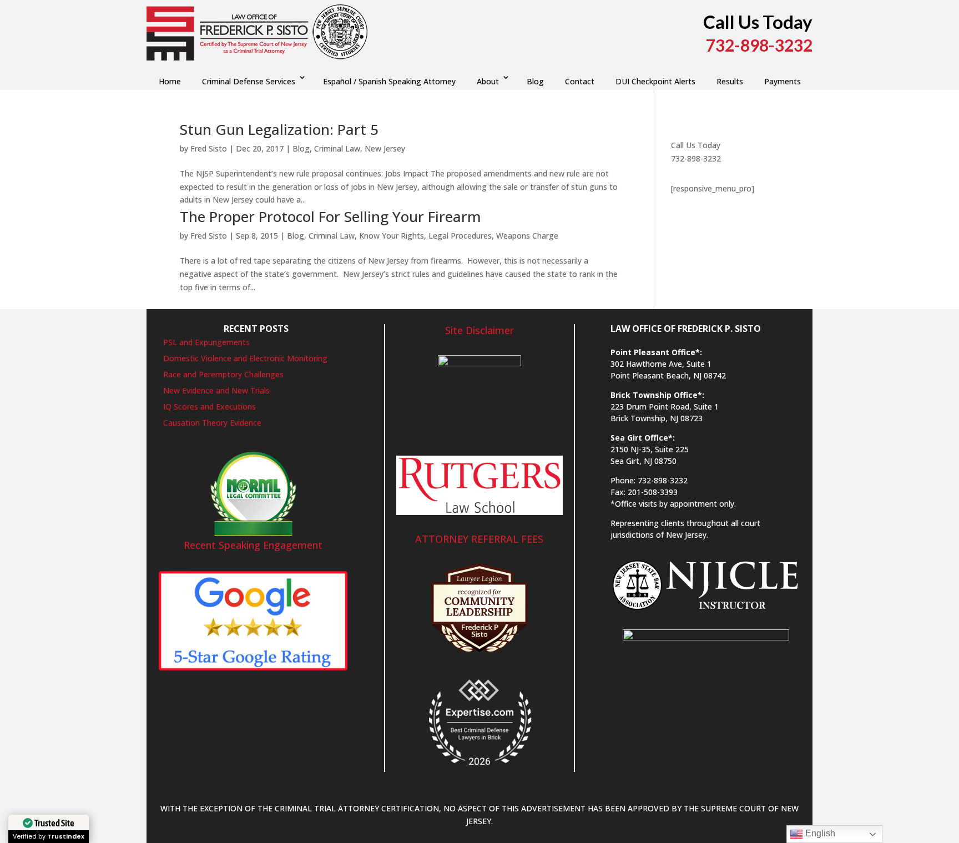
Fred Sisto (208, 148)
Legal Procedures (460, 235)
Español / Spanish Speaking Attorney (389, 81)
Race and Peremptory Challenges (223, 374)
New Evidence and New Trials (216, 390)
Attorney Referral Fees (479, 539)
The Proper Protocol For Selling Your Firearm (330, 216)
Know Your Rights (391, 235)
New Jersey (385, 148)
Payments (782, 81)
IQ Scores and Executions (209, 406)
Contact (579, 81)
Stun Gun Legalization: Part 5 (279, 129)
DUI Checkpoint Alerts (655, 81)
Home (170, 81)
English (819, 833)
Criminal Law (337, 148)
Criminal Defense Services (248, 81)
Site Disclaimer (479, 330)
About (488, 81)
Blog (535, 81)
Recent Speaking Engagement (253, 545)
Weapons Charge (527, 235)
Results (729, 81)
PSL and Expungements (206, 342)
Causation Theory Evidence (212, 422)
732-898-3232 (696, 158)
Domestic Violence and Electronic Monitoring (245, 358)
